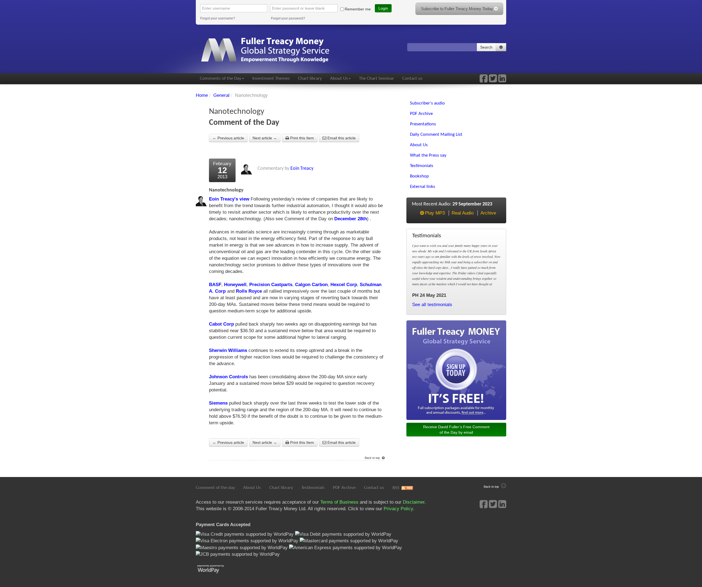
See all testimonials (432, 304)
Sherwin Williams (228, 350)
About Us (339, 78)
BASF (215, 284)
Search (486, 47)
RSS (395, 488)
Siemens (218, 403)
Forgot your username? (217, 18)
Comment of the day (215, 488)
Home (202, 95)
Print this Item (301, 138)
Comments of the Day (220, 78)
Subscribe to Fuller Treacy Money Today (457, 8)
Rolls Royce (249, 291)
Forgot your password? (288, 18)
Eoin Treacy (301, 168)
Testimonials (313, 488)
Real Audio (463, 213)
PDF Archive (344, 488)
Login (383, 8)
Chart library (310, 78)
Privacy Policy (398, 508)
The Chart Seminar (376, 78)
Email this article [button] (341, 138)
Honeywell (235, 284)
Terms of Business (339, 502)
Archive (488, 213)
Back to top (373, 457)
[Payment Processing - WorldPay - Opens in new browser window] (215, 568)
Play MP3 (435, 213)
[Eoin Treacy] (502, 80)
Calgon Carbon (311, 284)
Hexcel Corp (343, 284)
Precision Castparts (270, 284)
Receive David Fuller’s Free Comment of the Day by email (456, 429)
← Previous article (228, 138)
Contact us (412, 78)
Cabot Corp (221, 324)
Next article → (265, 138)
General (221, 95)
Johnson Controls (228, 376)
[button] (501, 47)
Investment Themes (271, 78)
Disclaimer (413, 502)
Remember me (358, 9)
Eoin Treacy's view (229, 199)
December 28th (350, 218)
